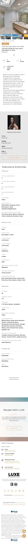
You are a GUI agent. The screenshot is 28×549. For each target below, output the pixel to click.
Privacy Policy (20, 502)
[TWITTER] (15, 491)
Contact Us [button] (14, 428)
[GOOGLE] (23, 491)
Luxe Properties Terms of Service (14, 504)
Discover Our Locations (12, 468)
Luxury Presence (18, 495)
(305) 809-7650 (9, 455)
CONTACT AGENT (14, 157)
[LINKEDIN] (12, 491)
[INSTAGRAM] (8, 491)
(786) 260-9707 (6, 143)
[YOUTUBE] (19, 491)
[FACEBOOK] (4, 491)
